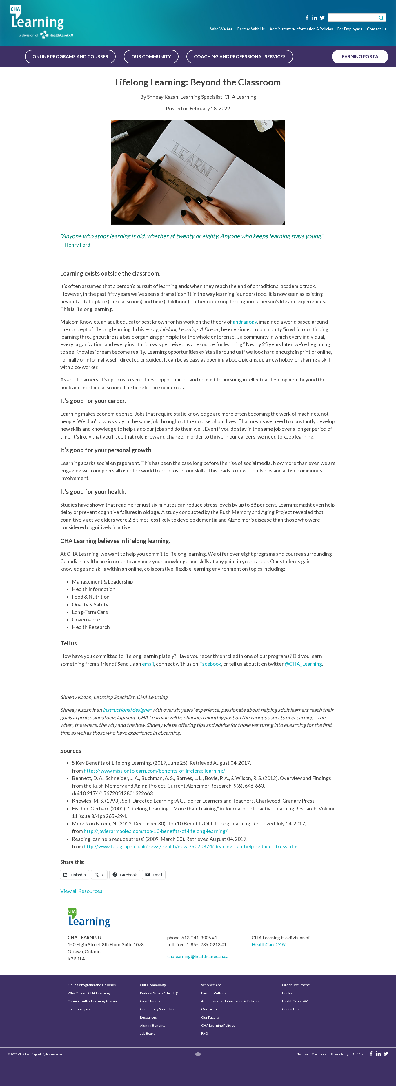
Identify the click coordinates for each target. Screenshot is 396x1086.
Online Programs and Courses (70, 56)
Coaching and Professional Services (240, 56)
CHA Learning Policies (218, 1025)
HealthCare (268, 944)
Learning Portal (360, 56)
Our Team (209, 1009)
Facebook (210, 664)
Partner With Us (251, 29)
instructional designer (127, 710)
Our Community (151, 56)
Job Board (147, 1033)
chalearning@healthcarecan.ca (197, 956)
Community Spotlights (157, 1009)
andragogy (245, 322)
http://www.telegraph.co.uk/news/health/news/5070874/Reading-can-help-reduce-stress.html (191, 846)
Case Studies (150, 1001)
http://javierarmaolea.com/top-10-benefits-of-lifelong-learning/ (156, 831)
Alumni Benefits (152, 1025)
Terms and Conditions (312, 1054)
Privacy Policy (339, 1054)
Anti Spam (359, 1054)
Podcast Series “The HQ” (159, 993)
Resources (148, 1017)
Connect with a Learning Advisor (92, 1001)
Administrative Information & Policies (301, 29)
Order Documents (296, 985)
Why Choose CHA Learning (89, 993)
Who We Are (221, 29)
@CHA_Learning (303, 664)
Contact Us (376, 29)
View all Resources (81, 891)
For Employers (349, 29)
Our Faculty (210, 1017)
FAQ (204, 1033)
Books (287, 993)
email (148, 664)
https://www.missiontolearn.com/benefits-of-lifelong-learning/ (154, 771)
